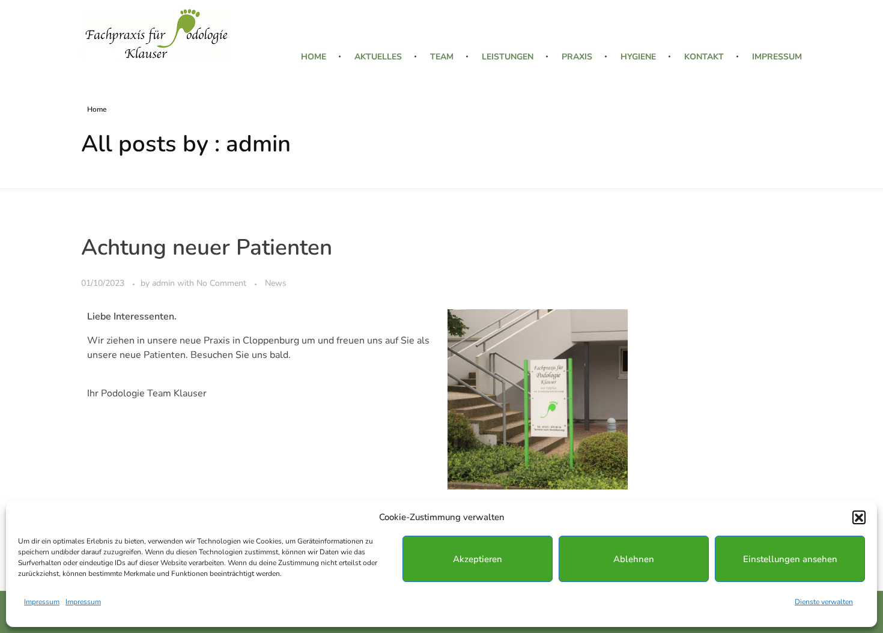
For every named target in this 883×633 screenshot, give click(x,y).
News (276, 283)
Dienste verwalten (824, 602)
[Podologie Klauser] (155, 35)
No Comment (221, 283)
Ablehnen (633, 559)
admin (164, 283)
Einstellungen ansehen (790, 559)
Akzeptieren (477, 559)
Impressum (41, 602)
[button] (859, 517)
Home (96, 109)
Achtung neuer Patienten (206, 247)
